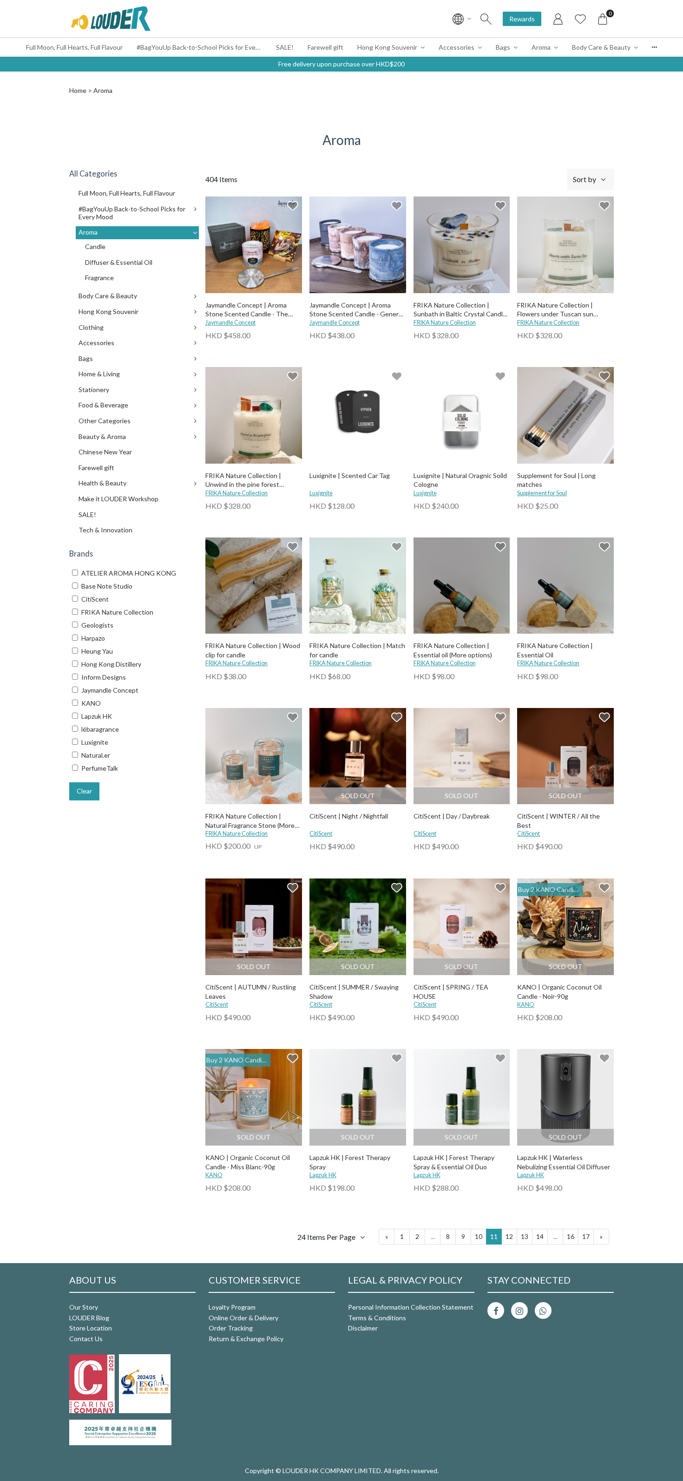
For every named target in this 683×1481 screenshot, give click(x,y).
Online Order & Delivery (243, 1318)
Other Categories (105, 421)
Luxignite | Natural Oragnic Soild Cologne (460, 480)
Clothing (91, 327)
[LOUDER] (110, 18)
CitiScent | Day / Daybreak (452, 816)
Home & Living (99, 374)
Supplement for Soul (542, 493)
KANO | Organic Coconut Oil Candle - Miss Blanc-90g (247, 1162)
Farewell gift (325, 47)
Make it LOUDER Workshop (118, 499)
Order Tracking (231, 1328)
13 (524, 1236)
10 (478, 1236)
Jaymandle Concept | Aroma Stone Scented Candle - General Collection (356, 310)
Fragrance (99, 278)
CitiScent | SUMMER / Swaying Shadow (354, 991)
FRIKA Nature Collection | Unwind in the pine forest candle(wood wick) (243, 481)
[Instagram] (519, 1310)
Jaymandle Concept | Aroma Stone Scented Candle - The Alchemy (246, 310)
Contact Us (86, 1339)
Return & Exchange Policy (246, 1339)
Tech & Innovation (105, 530)
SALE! (285, 47)
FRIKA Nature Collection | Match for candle (357, 650)
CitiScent (320, 833)
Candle (95, 246)
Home (77, 90)
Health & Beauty (102, 483)
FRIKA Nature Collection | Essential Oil (555, 650)
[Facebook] (495, 1310)
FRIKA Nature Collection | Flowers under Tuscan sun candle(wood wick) (555, 310)
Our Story (83, 1307)
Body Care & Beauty (601, 47)
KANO (525, 1004)
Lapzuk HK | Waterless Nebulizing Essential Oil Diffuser (563, 1162)
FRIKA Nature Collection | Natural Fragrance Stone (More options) (250, 821)
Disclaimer (363, 1328)
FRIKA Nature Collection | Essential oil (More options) (453, 650)
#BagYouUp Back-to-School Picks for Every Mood (203, 47)
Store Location (90, 1328)
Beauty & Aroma (102, 436)
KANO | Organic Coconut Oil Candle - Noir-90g (559, 991)
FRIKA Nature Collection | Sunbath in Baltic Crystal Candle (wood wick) (460, 310)
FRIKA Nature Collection (445, 322)
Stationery (94, 389)
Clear (84, 791)
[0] (602, 18)
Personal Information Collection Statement (410, 1307)
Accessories (456, 47)
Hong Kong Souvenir (387, 47)
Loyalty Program (232, 1307)
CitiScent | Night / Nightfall (348, 816)
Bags (503, 47)
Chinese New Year (105, 452)
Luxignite (321, 493)
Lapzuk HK (322, 1175)
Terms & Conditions (377, 1318)
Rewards (522, 19)
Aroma (541, 47)
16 (570, 1236)
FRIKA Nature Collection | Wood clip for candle (252, 650)
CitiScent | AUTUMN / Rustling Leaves (250, 991)
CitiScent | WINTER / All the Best (558, 820)
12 (509, 1236)
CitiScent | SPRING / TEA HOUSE (451, 991)
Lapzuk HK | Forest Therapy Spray (349, 1162)
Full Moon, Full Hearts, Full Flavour (74, 47)
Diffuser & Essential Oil (118, 262)
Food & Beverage (103, 405)
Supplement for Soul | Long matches (556, 480)
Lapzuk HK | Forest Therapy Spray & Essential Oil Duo (454, 1162)
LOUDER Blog (89, 1318)
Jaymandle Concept (230, 322)
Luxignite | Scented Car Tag (349, 475)
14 (540, 1236)
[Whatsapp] (543, 1310)
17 (586, 1236)
